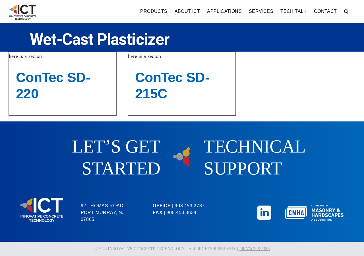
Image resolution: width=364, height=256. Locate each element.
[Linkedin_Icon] (264, 208)
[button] (346, 11)
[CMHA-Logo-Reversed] (314, 207)
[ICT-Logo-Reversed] (41, 200)
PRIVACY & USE (254, 249)
